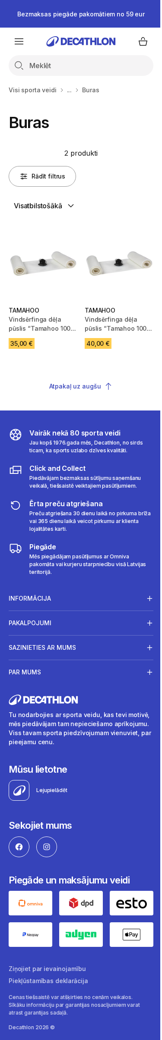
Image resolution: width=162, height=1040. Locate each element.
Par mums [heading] (25, 668)
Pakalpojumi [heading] (30, 619)
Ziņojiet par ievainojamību (47, 963)
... (69, 90)
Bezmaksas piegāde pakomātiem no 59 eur (81, 14)
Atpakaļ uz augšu (75, 386)
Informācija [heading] (30, 594)
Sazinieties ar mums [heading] (42, 644)
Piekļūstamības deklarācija (48, 975)
